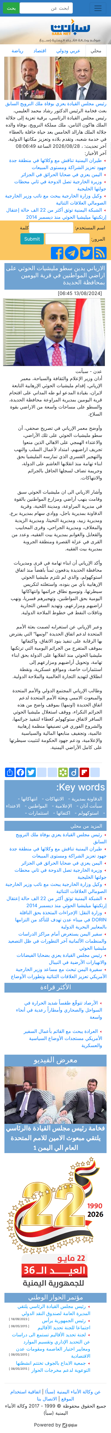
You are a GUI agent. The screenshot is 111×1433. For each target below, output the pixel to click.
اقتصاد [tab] (39, 51)
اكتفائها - (62, 813)
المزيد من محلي (87, 826)
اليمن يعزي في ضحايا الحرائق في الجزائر (61, 174)
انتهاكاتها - (29, 799)
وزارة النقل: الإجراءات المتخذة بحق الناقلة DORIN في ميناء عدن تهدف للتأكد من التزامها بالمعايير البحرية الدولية (61, 920)
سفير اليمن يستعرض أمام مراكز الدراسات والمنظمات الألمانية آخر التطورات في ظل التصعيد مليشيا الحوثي (57, 941)
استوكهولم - (87, 813)
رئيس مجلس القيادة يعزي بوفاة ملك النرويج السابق (56, 103)
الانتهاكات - (53, 799)
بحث (11, 8)
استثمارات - (38, 813)
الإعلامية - (62, 806)
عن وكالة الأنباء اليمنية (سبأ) (72, 1392)
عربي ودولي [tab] (68, 51)
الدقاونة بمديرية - (86, 799)
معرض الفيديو (56, 1060)
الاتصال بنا (47, 1399)
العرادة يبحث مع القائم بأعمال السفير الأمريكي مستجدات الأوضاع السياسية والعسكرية (63, 1035)
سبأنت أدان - (90, 806)
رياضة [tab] (17, 51)
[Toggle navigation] (98, 8)
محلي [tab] (96, 51)
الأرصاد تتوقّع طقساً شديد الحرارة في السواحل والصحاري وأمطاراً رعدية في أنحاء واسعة (59, 1006)
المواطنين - (36, 806)
